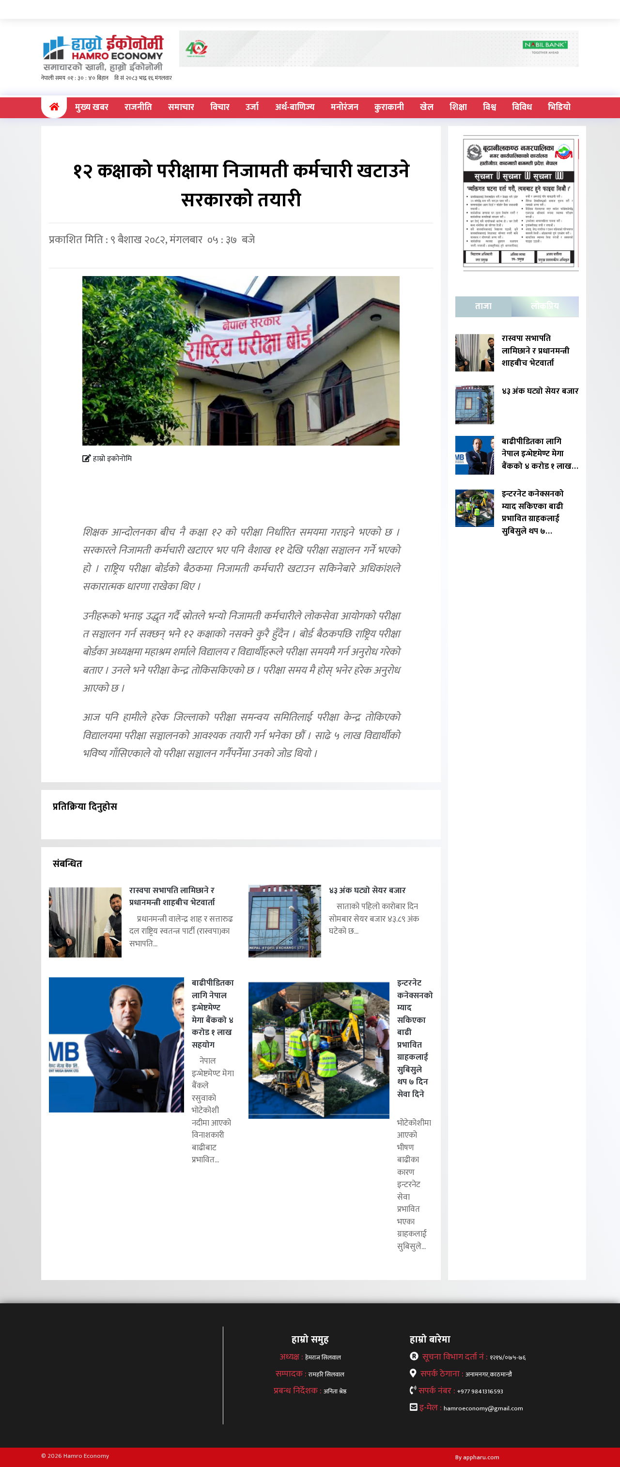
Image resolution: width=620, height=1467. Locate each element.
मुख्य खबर (91, 107)
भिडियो (559, 107)
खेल (427, 107)
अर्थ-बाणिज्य (295, 107)
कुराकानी (389, 107)
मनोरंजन (344, 107)
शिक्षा (458, 107)
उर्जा (252, 107)
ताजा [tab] (483, 306)
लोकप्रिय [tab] (545, 306)
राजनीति (138, 107)
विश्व (489, 107)
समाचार (181, 107)
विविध (522, 107)
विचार (220, 107)
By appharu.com (477, 1457)
